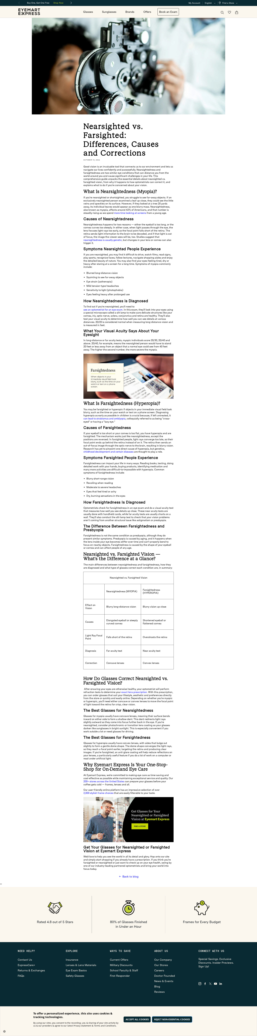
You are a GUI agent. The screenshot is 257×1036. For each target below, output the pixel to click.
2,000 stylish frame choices (98, 793)
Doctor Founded (164, 975)
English (208, 3)
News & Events (163, 981)
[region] (45, 2)
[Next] (71, 3)
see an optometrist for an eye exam (103, 309)
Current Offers (119, 959)
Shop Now (58, 3)
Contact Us (25, 959)
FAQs (21, 975)
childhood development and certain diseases (108, 451)
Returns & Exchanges (31, 970)
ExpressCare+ (26, 965)
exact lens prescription (134, 692)
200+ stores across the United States (103, 781)
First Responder (120, 975)
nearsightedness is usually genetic (102, 240)
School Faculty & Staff (124, 970)
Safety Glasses (75, 975)
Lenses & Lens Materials (81, 965)
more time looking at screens (130, 213)
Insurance (72, 959)
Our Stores (161, 965)
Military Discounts (121, 965)
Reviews (159, 991)
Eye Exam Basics (76, 970)
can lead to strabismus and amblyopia (104, 418)
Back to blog (130, 876)
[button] (229, 3)
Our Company (163, 959)
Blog (157, 986)
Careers (159, 970)
